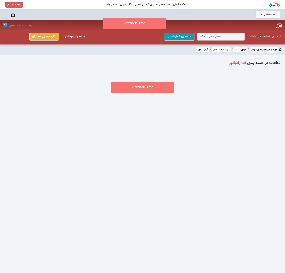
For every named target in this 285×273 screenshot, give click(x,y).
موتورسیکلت (240, 50)
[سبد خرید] (13, 15)
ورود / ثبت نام (14, 4)
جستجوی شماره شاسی (179, 36)
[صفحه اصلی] (280, 49)
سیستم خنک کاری (221, 50)
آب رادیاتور (203, 50)
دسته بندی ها (163, 4)
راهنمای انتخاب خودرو (131, 4)
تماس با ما (111, 4)
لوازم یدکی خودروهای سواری (264, 50)
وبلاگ (149, 4)
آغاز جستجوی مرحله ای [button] (44, 36)
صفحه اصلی (179, 4)
